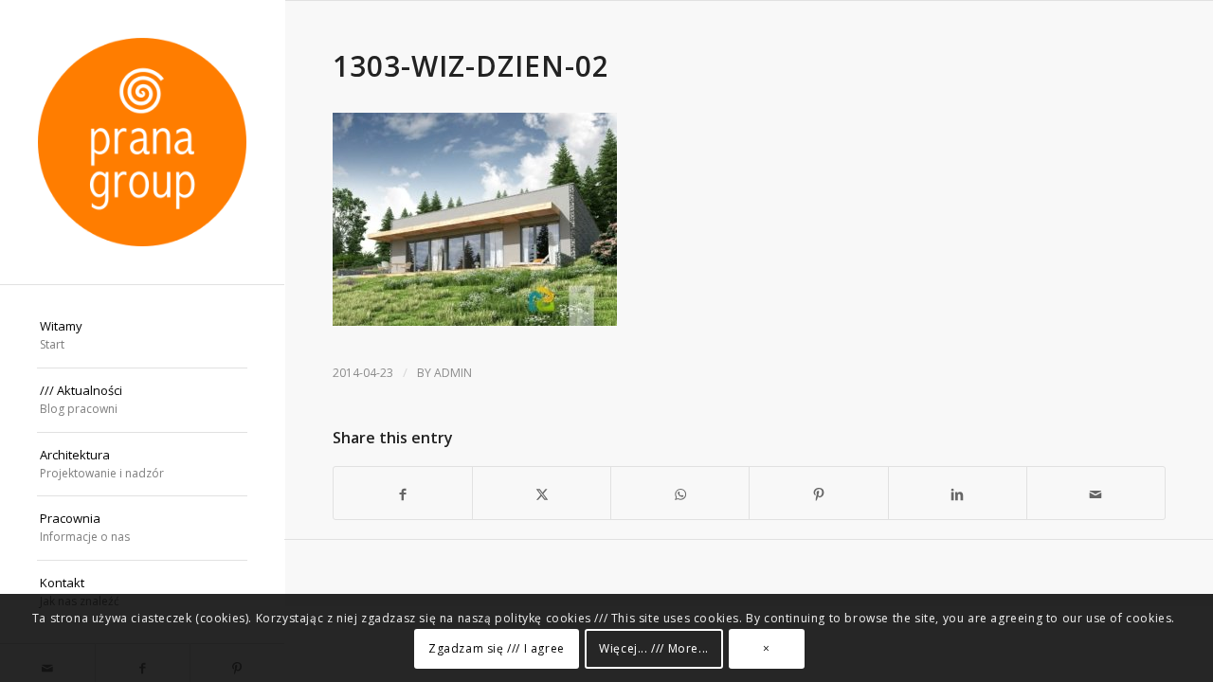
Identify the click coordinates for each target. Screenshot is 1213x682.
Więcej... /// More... (654, 648)
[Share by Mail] (1096, 493)
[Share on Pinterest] (818, 493)
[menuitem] (142, 336)
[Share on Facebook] (403, 493)
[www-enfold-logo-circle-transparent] (142, 142)
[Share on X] (541, 493)
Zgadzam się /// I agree (496, 648)
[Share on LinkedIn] (957, 493)
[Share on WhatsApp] (680, 493)
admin (453, 373)
